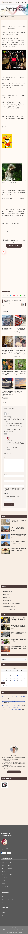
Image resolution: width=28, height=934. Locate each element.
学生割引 (4, 880)
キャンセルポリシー (21, 929)
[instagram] (12, 927)
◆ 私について (7, 600)
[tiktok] (14, 927)
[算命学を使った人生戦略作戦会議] (10, 2)
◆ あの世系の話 (7, 591)
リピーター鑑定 (5, 877)
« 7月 (2, 688)
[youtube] (15, 927)
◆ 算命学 (6, 597)
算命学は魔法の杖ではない (7, 899)
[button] (3, 296)
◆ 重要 (6, 594)
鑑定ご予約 (4, 915)
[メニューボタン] (25, 2)
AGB (4, 929)
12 (14, 678)
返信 (5, 433)
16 (3, 680)
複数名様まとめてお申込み (7, 874)
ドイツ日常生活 (6, 291)
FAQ (3, 918)
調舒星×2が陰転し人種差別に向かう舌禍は (11, 705)
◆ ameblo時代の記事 (9, 609)
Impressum (8, 929)
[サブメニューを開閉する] (25, 597)
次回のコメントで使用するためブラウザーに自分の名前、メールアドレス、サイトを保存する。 (14, 489)
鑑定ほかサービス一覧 (6, 862)
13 (17, 678)
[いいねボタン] (3, 252)
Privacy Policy (13, 929)
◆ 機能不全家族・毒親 (9, 606)
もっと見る (14, 771)
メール (6, 479)
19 (14, 680)
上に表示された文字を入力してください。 (12, 496)
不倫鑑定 (4, 883)
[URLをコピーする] (24, 296)
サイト (5, 483)
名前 (5, 474)
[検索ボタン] (22, 2)
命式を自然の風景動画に (7, 868)
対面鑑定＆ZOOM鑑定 (6, 865)
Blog (3, 902)
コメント (6, 457)
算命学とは (4, 896)
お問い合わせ (4, 912)
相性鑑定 (4, 871)
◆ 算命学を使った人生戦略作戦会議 (12, 603)
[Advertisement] (14, 273)
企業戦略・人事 (5, 886)
